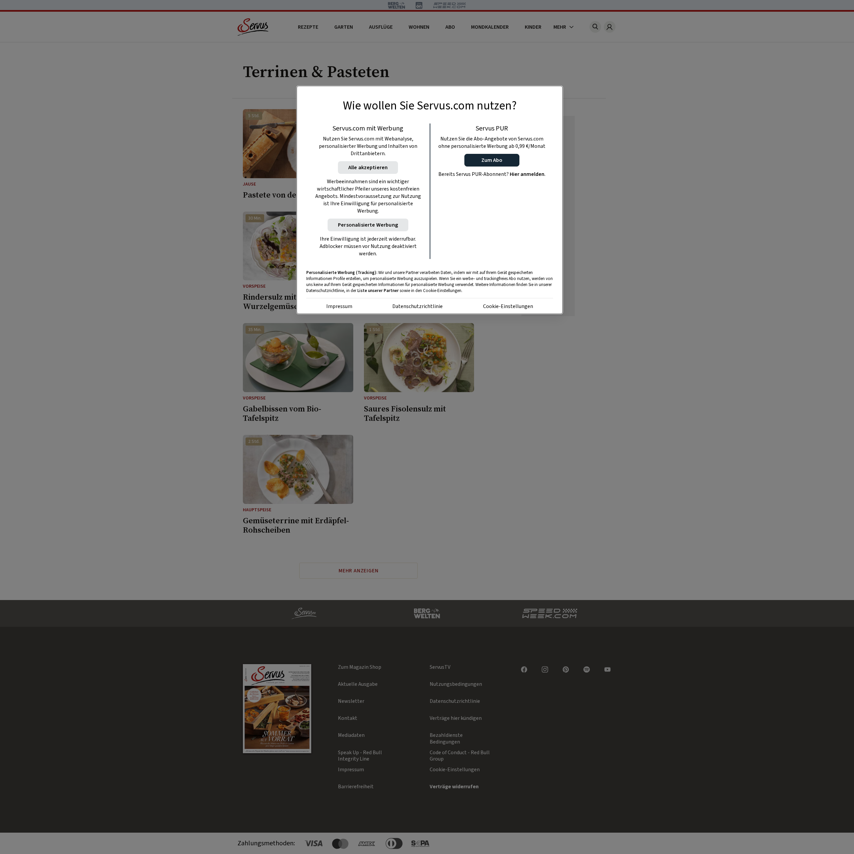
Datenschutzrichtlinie (417, 306)
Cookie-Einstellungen (508, 306)
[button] (491, 160)
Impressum (339, 306)
